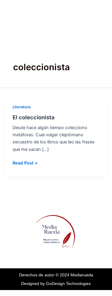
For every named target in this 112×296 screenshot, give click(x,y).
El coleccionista (33, 117)
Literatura (21, 107)
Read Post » (25, 162)
